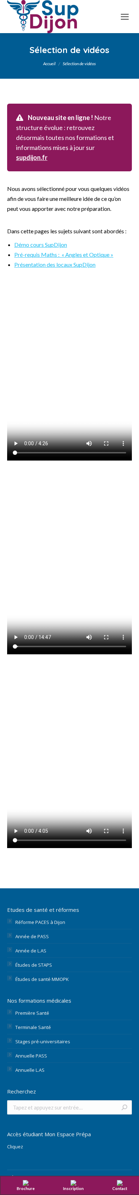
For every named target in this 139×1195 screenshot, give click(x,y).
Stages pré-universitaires (42, 1041)
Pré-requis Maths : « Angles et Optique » (63, 254)
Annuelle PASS (31, 1056)
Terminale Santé (33, 1027)
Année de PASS (32, 936)
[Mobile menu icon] (125, 17)
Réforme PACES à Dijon (40, 922)
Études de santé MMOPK (42, 979)
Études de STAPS (33, 965)
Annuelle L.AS (30, 1070)
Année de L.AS (30, 950)
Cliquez (15, 1146)
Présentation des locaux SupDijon (55, 264)
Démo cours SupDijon (40, 244)
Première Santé (32, 1013)
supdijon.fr (31, 157)
